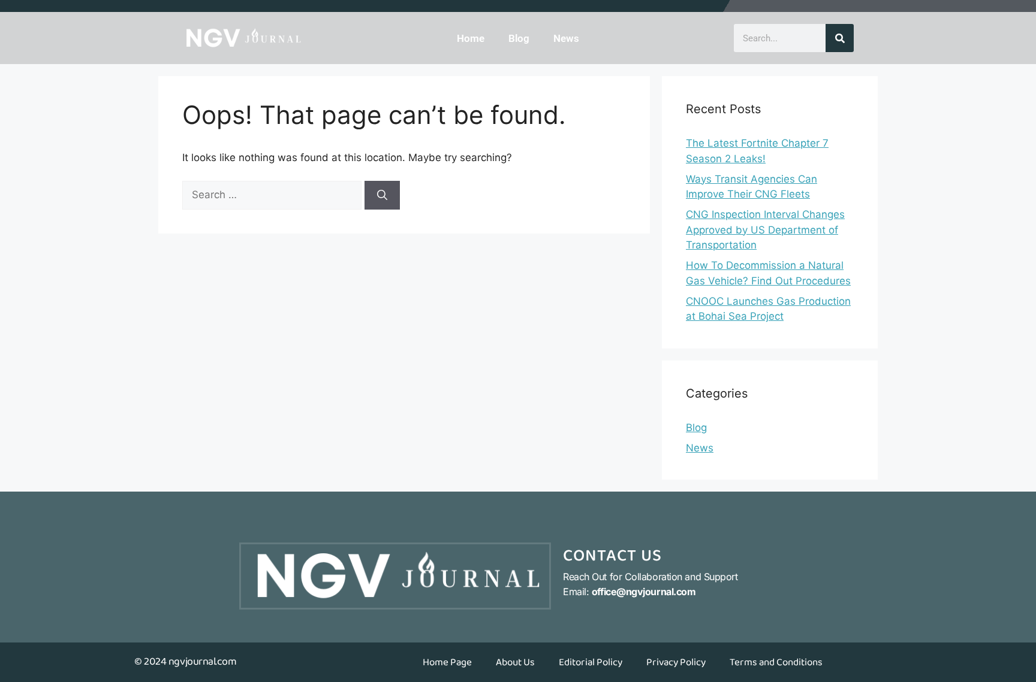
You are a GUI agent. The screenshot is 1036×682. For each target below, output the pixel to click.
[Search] (840, 38)
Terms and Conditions (776, 662)
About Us (515, 662)
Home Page (447, 662)
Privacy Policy (676, 662)
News (566, 38)
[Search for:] (273, 195)
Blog (518, 38)
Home (470, 38)
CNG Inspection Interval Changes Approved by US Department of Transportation (765, 229)
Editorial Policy (590, 662)
